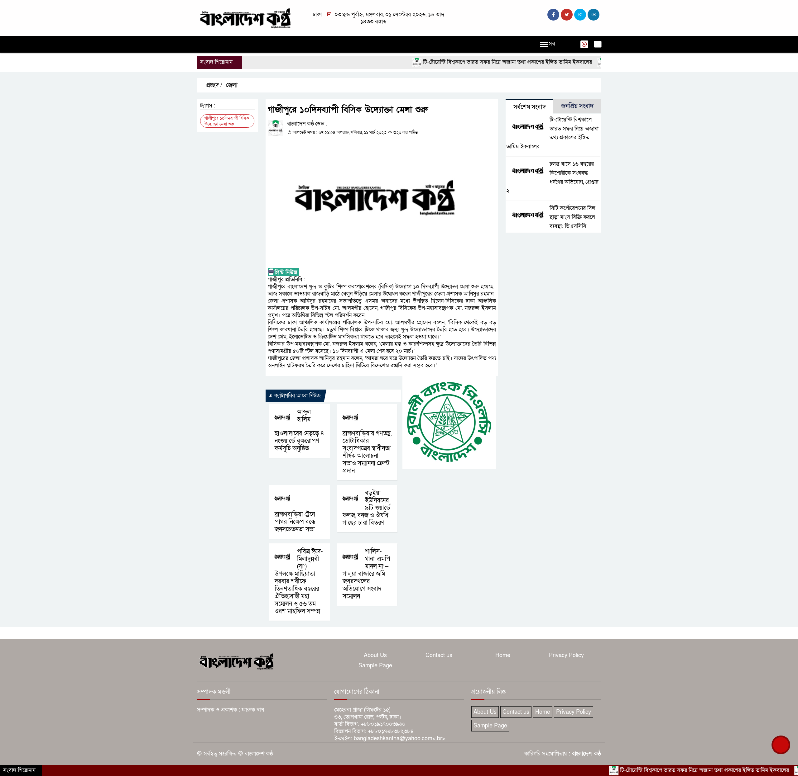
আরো (472, 44)
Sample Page (375, 665)
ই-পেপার (494, 44)
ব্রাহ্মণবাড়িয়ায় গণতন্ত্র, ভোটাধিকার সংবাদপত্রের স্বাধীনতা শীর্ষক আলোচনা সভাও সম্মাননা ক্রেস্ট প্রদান (367, 452)
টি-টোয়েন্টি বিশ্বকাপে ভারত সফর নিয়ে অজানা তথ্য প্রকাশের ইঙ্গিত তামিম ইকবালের (485, 62)
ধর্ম (396, 44)
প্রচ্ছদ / (213, 85)
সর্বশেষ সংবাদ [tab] (529, 107)
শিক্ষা (454, 44)
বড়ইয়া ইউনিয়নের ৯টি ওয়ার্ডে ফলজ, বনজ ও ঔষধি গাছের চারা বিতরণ (366, 508)
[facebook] (553, 15)
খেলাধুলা (377, 44)
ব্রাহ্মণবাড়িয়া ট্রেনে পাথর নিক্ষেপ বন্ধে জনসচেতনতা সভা (295, 521)
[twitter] (567, 15)
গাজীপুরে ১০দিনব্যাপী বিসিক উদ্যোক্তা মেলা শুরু (226, 121)
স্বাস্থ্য (436, 44)
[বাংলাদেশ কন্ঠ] (244, 17)
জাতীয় (226, 44)
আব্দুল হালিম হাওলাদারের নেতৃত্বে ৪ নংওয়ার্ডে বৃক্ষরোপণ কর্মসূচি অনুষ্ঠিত (299, 430)
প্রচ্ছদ (206, 44)
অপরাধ (273, 44)
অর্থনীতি (296, 44)
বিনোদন (415, 44)
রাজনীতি (249, 44)
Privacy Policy (566, 655)
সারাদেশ (320, 44)
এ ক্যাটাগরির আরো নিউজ (295, 395)
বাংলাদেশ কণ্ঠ (586, 753)
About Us (375, 655)
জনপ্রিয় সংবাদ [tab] (577, 106)
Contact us (438, 655)
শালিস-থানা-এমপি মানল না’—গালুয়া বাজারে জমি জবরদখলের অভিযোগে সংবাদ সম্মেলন (366, 573)
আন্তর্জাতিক (348, 44)
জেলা (232, 85)
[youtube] (593, 15)
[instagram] (580, 15)
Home (502, 655)
